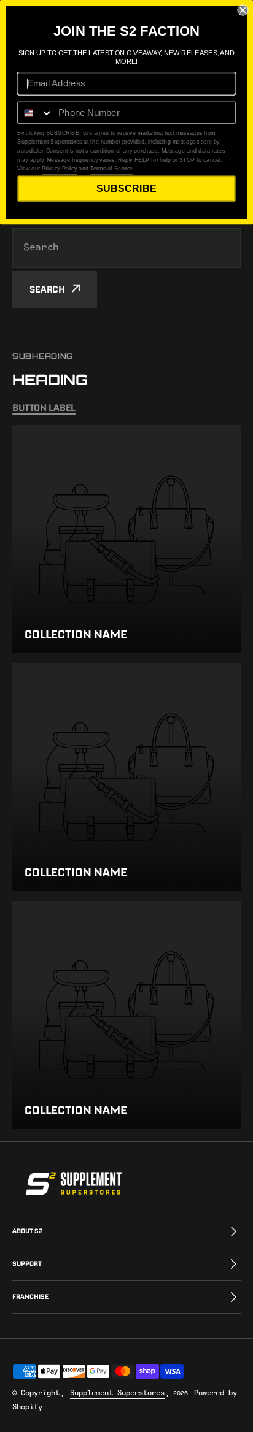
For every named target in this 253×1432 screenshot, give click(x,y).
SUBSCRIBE (126, 188)
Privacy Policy (59, 169)
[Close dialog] (242, 9)
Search (47, 289)
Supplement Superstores (117, 1392)
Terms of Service (111, 169)
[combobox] (126, 248)
